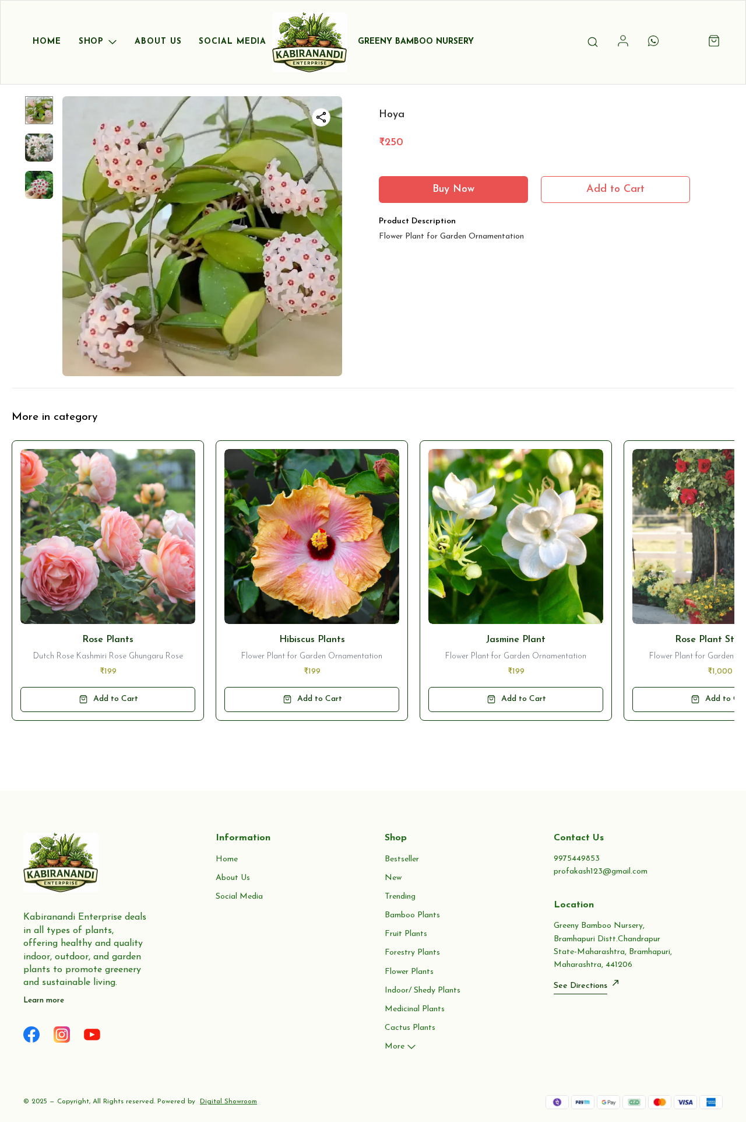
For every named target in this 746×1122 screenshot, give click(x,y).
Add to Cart (615, 189)
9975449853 (577, 858)
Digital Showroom (228, 1101)
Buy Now (453, 189)
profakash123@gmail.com (601, 871)
